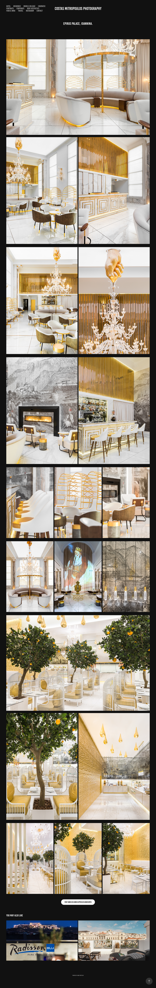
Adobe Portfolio (80, 975)
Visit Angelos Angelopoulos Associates (78, 902)
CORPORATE (20, 8)
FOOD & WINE (10, 11)
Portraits (10, 8)
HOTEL (8, 6)
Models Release (29, 6)
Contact (40, 11)
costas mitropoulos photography (78, 8)
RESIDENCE (17, 6)
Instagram (30, 11)
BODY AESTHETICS (33, 8)
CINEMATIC (41, 6)
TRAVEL (20, 11)
